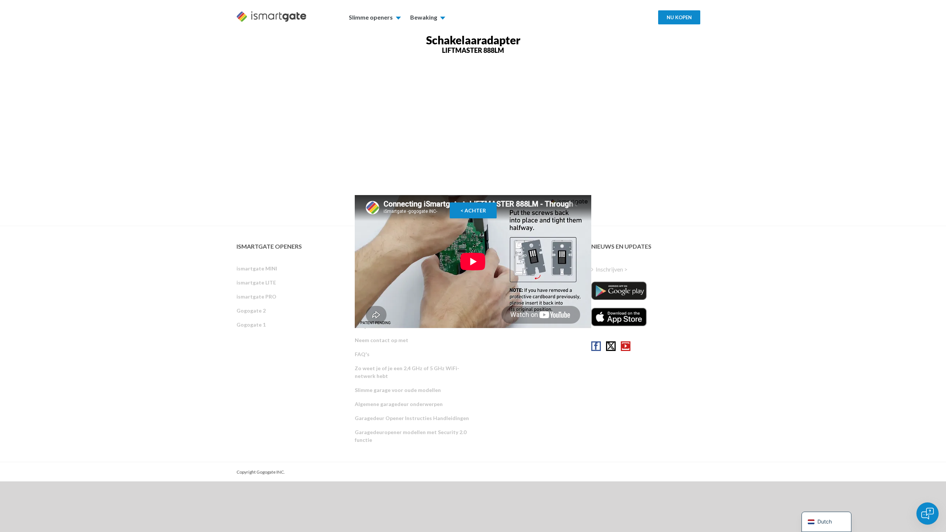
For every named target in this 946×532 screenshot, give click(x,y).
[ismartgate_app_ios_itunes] (619, 317)
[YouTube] (625, 346)
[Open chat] (927, 513)
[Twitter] (611, 346)
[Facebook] (596, 346)
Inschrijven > (611, 269)
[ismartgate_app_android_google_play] (619, 291)
